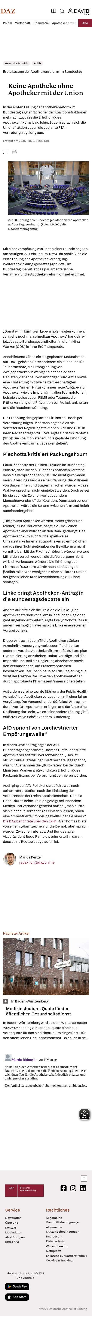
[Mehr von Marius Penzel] (9, 860)
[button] (8, 11)
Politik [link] (37, 63)
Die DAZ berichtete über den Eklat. (31, 821)
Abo (85, 23)
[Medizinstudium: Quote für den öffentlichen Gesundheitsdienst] (46, 966)
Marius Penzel (30, 857)
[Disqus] (46, 1105)
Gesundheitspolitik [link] (16, 63)
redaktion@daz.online (37, 862)
